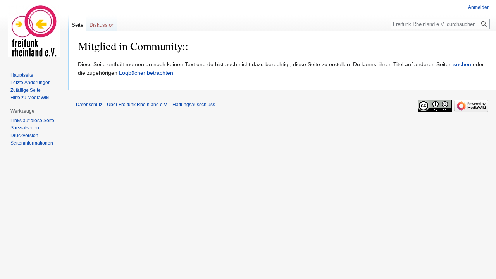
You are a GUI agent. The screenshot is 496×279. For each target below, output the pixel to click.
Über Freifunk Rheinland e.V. (137, 104)
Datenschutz (89, 104)
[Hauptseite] (34, 31)
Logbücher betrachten (146, 73)
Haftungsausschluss (193, 104)
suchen (462, 64)
